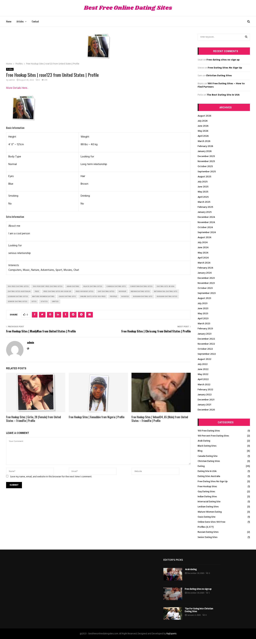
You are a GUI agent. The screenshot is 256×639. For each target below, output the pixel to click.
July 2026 (203, 121)
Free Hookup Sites (207, 487)
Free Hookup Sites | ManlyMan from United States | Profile (41, 331)
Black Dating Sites (207, 446)
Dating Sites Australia (209, 476)
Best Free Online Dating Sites (128, 8)
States (44, 301)
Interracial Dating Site (209, 502)
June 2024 (203, 248)
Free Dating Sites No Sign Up (225, 68)
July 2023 (202, 304)
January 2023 (204, 334)
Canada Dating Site (208, 456)
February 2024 (205, 268)
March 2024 (204, 263)
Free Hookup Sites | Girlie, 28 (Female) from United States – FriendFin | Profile (33, 419)
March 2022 (204, 385)
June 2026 (203, 126)
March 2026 (204, 141)
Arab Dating (204, 441)
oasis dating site (67, 296)
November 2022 (206, 344)
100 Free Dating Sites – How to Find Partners (221, 85)
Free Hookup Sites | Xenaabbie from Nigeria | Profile (96, 417)
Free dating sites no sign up (223, 60)
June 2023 (203, 309)
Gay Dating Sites (206, 492)
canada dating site (116, 286)
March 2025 (204, 202)
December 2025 (206, 156)
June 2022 (203, 369)
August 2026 (204, 116)
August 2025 (204, 177)
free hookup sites (84, 291)
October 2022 (205, 349)
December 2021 (206, 400)
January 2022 (205, 395)
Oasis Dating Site (206, 517)
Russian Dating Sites (208, 532)
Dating (201, 466)
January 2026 (205, 151)
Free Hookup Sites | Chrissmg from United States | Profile (156, 331)
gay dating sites (106, 291)
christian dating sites (141, 286)
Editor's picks (173, 560)
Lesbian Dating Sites (208, 507)
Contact (35, 21)
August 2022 (204, 359)
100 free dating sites (18, 286)
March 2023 (204, 324)
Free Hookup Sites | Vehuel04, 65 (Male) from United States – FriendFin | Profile (159, 419)
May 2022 (203, 374)
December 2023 (206, 278)
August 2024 (204, 238)
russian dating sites (167, 296)
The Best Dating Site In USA (223, 95)
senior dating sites (17, 301)
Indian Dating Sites (207, 497)
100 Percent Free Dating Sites (213, 436)
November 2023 (206, 283)
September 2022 (207, 354)
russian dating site (142, 296)
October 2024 (205, 227)
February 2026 (205, 146)
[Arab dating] (172, 574)
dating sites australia (19, 291)
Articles (20, 21)
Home (8, 21)
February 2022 (205, 390)
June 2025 (203, 187)
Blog (200, 451)
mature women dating (43, 296)
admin (12, 80)
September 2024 (207, 232)
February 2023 (205, 329)
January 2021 (204, 405)
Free (37, 291)
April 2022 (203, 379)
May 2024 (203, 253)
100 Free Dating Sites (209, 431)
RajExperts (171, 634)
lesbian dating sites (18, 296)
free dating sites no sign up (57, 291)
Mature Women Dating (210, 512)
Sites (34, 301)
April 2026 (203, 136)
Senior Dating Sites (208, 537)
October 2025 (205, 166)
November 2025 (206, 161)
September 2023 (207, 293)
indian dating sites (140, 291)
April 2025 (203, 197)
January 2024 (205, 273)
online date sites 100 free (93, 296)
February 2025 (205, 207)
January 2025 (205, 212)
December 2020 (206, 410)
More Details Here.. (17, 88)
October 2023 (205, 288)
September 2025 (207, 172)
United (55, 301)
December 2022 (206, 339)
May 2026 (203, 131)
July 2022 (203, 364)
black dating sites (92, 286)
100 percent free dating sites (47, 286)
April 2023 (203, 319)
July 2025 (203, 182)
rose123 (125, 296)
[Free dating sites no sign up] (172, 594)
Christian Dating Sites (219, 76)
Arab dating (191, 569)
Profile (113, 296)
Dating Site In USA (207, 471)
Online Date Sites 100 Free (211, 522)
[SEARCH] (246, 37)
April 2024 (203, 258)
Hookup (122, 291)
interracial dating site (165, 291)
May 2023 (203, 314)
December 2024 (206, 217)
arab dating (73, 286)
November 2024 (206, 222)
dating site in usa (165, 286)
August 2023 (204, 298)
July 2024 (203, 243)
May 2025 (203, 192)
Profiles (10, 69)
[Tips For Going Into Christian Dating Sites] (172, 613)
